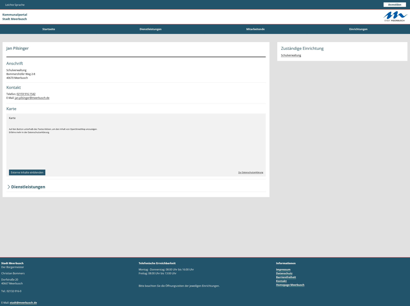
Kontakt (281, 281)
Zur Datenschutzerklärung (250, 172)
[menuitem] (48, 29)
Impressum (283, 269)
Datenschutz (284, 273)
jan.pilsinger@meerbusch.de (32, 98)
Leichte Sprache (15, 5)
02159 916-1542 (26, 94)
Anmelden (394, 4)
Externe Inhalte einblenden (27, 172)
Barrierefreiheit (286, 277)
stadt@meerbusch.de (23, 302)
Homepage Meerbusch (290, 285)
